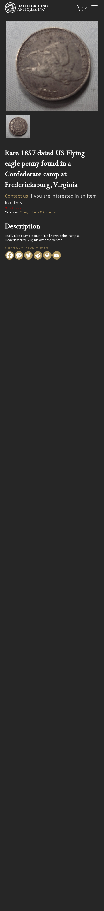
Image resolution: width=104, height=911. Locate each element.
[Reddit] (38, 255)
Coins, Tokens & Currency (38, 212)
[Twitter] (28, 255)
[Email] (56, 255)
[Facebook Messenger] (19, 255)
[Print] (47, 255)
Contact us (16, 196)
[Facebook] (9, 255)
